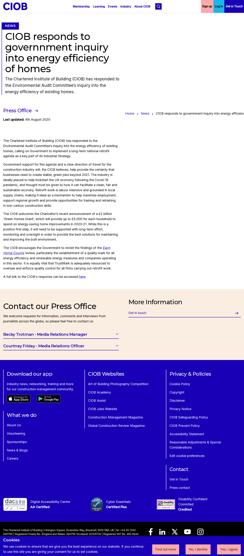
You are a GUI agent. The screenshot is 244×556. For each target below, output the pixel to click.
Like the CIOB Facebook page (151, 533)
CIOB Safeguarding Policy (189, 417)
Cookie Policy (180, 384)
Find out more (165, 549)
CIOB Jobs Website (102, 409)
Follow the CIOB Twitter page (174, 533)
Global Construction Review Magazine (116, 426)
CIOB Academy (99, 392)
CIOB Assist (97, 400)
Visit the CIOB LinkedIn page (162, 533)
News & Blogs (17, 450)
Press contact (180, 488)
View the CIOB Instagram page (200, 533)
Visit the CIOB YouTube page (187, 533)
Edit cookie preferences (187, 456)
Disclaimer (177, 400)
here (82, 277)
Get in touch (137, 313)
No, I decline (198, 549)
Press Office (17, 110)
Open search (158, 6)
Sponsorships (17, 442)
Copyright (177, 392)
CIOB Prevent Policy (185, 426)
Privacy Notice (180, 409)
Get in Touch (234, 6)
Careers (12, 458)
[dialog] (122, 546)
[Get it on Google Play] (48, 401)
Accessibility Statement (187, 434)
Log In (219, 6)
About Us (14, 425)
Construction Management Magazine (115, 417)
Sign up (207, 6)
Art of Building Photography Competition (118, 384)
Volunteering (16, 433)
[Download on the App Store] (18, 401)
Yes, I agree (229, 549)
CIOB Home (17, 6)
